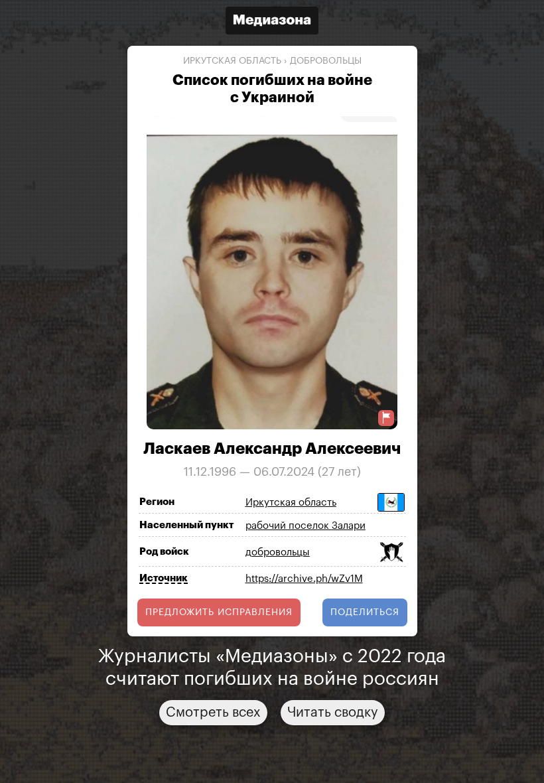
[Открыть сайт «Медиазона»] (272, 22)
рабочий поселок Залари (305, 526)
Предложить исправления (219, 612)
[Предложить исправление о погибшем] (386, 417)
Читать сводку (332, 712)
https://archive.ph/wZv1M (304, 579)
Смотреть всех (213, 712)
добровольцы (326, 61)
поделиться (364, 612)
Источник (163, 578)
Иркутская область (232, 61)
